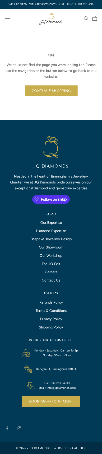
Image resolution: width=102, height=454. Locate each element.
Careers (51, 272)
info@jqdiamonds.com (61, 387)
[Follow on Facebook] (7, 428)
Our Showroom (51, 247)
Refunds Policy (51, 302)
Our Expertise (51, 222)
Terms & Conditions (51, 311)
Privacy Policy (51, 319)
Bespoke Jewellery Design (51, 239)
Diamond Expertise (51, 231)
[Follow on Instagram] (19, 428)
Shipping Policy (51, 327)
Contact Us (51, 280)
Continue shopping (51, 91)
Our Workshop (51, 255)
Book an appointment (51, 401)
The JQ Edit (51, 264)
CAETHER (79, 448)
